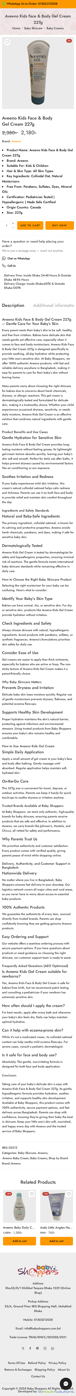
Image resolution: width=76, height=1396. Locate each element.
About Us (64, 1369)
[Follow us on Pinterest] (37, 1348)
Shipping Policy (44, 1369)
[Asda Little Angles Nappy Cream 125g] (56, 1206)
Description (13, 305)
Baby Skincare (33, 28)
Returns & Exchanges (18, 1369)
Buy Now (59, 225)
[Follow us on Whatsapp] (52, 1348)
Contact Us (38, 1376)
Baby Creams (55, 28)
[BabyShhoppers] (38, 1270)
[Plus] (13, 223)
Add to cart (30, 225)
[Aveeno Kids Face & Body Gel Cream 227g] (38, 73)
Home (16, 28)
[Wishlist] (7, 42)
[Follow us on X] (23, 1348)
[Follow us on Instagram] (45, 1348)
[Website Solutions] (56, 1391)
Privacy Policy (57, 1363)
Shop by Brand (58, 1158)
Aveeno (16, 141)
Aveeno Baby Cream (15, 1158)
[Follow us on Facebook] (30, 1348)
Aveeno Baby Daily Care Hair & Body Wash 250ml (19, 1227)
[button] (19, 1241)
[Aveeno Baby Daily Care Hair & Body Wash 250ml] (19, 1206)
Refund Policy (37, 1363)
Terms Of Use (16, 1363)
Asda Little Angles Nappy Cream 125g (56, 1227)
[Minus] (13, 227)
